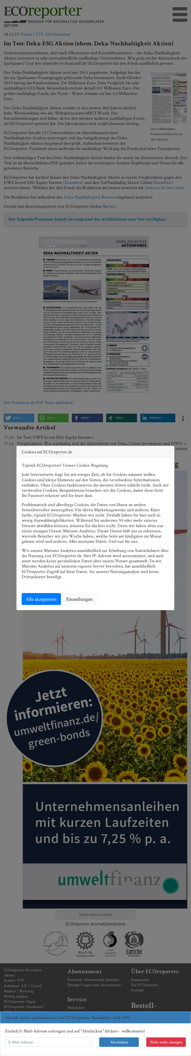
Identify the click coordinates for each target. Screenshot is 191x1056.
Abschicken (119, 1042)
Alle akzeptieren (41, 599)
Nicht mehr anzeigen (166, 1042)
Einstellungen (79, 599)
